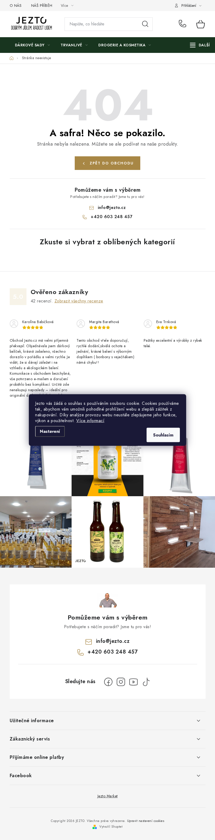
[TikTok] (146, 682)
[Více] (200, 45)
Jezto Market (108, 796)
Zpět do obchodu (112, 163)
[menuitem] (32, 45)
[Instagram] (121, 682)
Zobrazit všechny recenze (79, 301)
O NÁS (16, 5)
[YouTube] (133, 682)
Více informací (90, 421)
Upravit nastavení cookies (145, 821)
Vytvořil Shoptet (110, 826)
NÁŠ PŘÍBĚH (41, 5)
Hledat (145, 24)
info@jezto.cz (112, 208)
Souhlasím (163, 435)
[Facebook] (108, 682)
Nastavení (50, 431)
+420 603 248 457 (184, 24)
